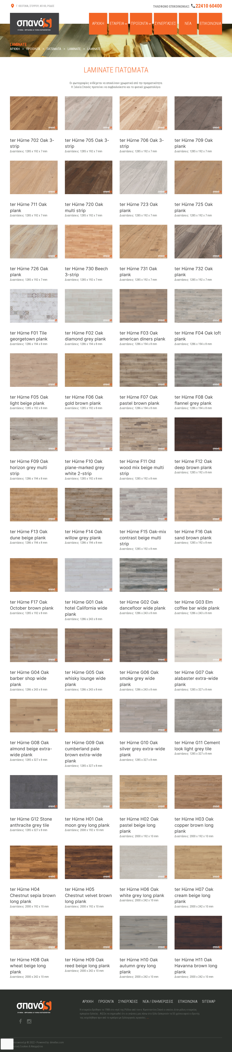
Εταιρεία (117, 23)
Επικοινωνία (210, 23)
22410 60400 (209, 6)
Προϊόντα (139, 23)
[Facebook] (20, 1021)
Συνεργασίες (165, 23)
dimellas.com (57, 1042)
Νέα (188, 23)
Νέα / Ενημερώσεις (158, 1001)
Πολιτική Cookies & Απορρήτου (26, 1046)
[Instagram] (29, 1021)
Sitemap (208, 1001)
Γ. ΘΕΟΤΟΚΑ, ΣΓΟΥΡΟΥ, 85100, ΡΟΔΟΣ (35, 6)
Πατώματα (54, 49)
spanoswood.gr (18, 1042)
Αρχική (98, 23)
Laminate (74, 49)
